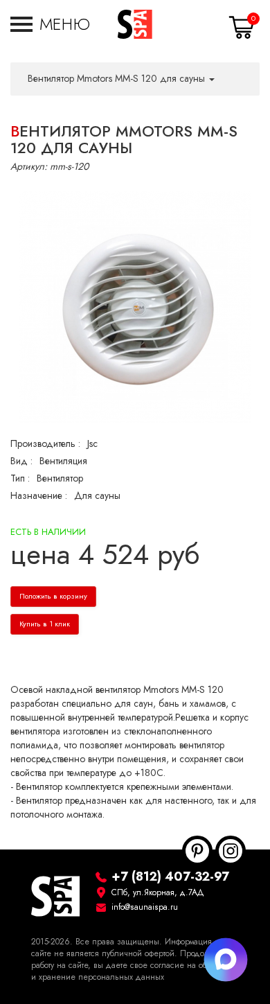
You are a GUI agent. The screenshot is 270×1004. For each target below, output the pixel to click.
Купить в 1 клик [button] (44, 624)
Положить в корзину (53, 596)
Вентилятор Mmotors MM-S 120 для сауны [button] (118, 78)
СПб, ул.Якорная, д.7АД (157, 892)
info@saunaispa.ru (144, 907)
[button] (50, 24)
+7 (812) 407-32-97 (170, 876)
